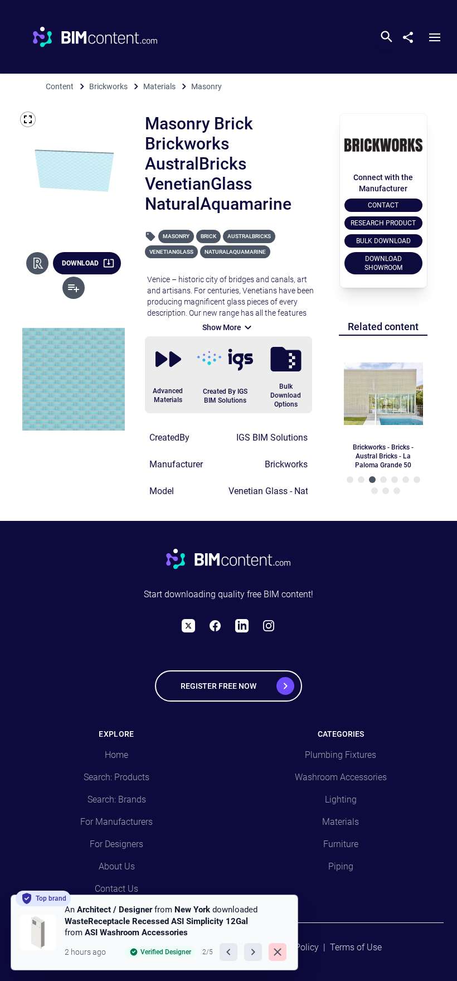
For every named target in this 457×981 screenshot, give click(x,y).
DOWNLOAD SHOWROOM (383, 263)
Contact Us (116, 888)
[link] (154, 932)
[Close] (277, 952)
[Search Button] (386, 36)
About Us (117, 866)
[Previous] (228, 952)
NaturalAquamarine (235, 251)
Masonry (176, 236)
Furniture (340, 844)
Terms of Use (356, 947)
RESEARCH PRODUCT (383, 223)
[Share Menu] (412, 35)
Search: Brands (116, 799)
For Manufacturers (116, 821)
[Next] (253, 952)
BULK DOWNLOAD (383, 241)
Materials (340, 821)
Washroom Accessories (341, 777)
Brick (208, 236)
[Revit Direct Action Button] (37, 263)
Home (116, 755)
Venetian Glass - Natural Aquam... (295, 491)
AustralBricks (249, 236)
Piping (340, 866)
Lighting (341, 799)
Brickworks (286, 464)
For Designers (116, 844)
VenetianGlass (171, 251)
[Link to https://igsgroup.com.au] (225, 360)
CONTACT (383, 205)
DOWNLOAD (80, 263)
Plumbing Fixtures (340, 755)
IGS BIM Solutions (272, 437)
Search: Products (116, 777)
